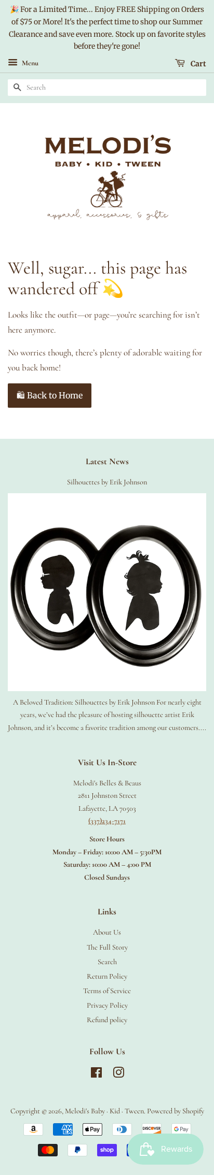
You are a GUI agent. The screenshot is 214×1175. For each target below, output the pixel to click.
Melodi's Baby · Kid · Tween (104, 1111)
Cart (197, 63)
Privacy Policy (107, 1005)
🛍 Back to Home (50, 395)
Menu (29, 63)
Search (107, 961)
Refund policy (107, 1019)
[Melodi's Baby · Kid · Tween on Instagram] (118, 1074)
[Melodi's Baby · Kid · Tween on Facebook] (96, 1074)
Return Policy (107, 976)
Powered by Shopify (175, 1111)
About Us (107, 932)
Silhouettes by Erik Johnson (107, 482)
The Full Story (107, 947)
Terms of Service (107, 990)
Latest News (107, 461)
